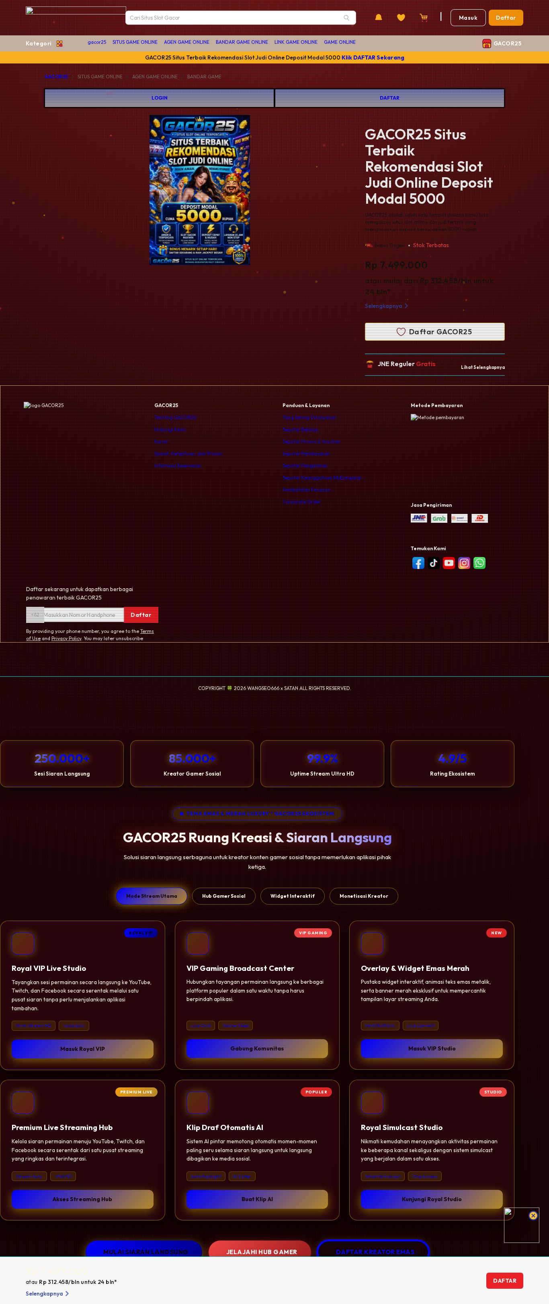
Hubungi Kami (170, 429)
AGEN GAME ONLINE (186, 42)
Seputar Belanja (300, 429)
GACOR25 (56, 77)
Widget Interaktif (292, 896)
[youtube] (449, 563)
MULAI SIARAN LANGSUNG (145, 1252)
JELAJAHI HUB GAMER (261, 1252)
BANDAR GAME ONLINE (242, 42)
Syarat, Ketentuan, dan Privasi (188, 453)
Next (281, 191)
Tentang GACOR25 (175, 417)
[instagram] (464, 563)
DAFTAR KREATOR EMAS (375, 1252)
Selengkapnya (383, 305)
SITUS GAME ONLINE (135, 42)
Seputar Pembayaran (306, 453)
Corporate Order (302, 502)
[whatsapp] (479, 563)
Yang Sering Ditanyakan (309, 417)
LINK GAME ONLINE (296, 42)
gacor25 (97, 42)
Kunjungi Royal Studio (432, 1199)
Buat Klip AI (257, 1199)
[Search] (346, 17)
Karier (161, 441)
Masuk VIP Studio (432, 1048)
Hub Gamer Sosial (224, 896)
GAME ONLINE (340, 42)
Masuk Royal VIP (82, 1048)
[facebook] (418, 563)
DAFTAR (389, 98)
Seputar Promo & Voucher (311, 441)
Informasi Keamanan (177, 466)
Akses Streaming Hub (82, 1199)
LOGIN (160, 98)
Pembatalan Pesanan (306, 490)
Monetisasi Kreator (364, 896)
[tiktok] (433, 563)
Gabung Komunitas (257, 1048)
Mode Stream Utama (151, 896)
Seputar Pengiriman (305, 466)
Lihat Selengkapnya (483, 367)
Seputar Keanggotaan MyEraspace (322, 478)
